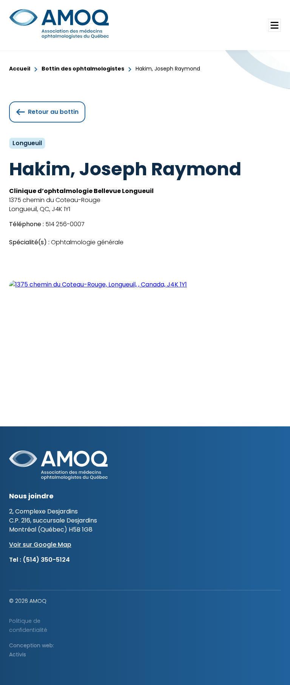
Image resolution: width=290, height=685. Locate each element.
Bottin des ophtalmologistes (83, 68)
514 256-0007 (64, 224)
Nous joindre (31, 496)
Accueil (19, 68)
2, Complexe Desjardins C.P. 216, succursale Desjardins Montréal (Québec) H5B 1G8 (53, 520)
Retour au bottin (53, 111)
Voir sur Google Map (40, 544)
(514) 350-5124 (46, 559)
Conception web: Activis (31, 650)
